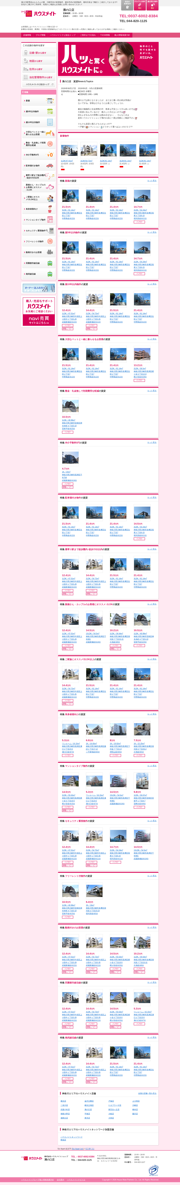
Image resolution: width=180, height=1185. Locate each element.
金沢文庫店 (89, 1101)
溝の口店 (88, 1109)
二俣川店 (64, 1105)
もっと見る (152, 181)
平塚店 (87, 1114)
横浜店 (63, 1101)
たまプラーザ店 (114, 1105)
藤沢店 (135, 1114)
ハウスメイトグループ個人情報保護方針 (37, 1180)
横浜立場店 (89, 1105)
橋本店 (135, 1109)
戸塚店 (111, 1101)
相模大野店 (65, 1114)
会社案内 (60, 1180)
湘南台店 (64, 1118)
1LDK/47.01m (67, 161)
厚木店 (87, 1118)
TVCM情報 (105, 35)
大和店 (111, 1118)
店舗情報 (27, 35)
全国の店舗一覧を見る (147, 1093)
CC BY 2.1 (90, 1149)
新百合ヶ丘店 (113, 1109)
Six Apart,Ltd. (77, 1149)
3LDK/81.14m (106, 161)
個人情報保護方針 (122, 35)
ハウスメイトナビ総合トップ (63, 35)
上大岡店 (136, 1101)
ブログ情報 (40, 35)
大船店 (111, 1114)
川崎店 (135, 1105)
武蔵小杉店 (65, 1109)
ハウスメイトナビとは (76, 1180)
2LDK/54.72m (86, 161)
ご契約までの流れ (88, 35)
